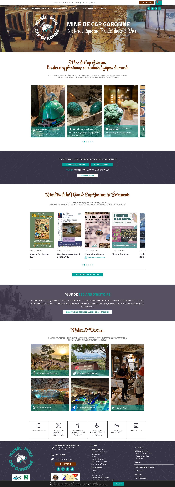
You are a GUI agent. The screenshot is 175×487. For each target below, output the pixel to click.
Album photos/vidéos (98, 464)
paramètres (103, 485)
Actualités (74, 8)
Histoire (25, 8)
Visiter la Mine (96, 454)
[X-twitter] (152, 8)
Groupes (85, 3)
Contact (102, 8)
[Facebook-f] (148, 8)
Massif (93, 456)
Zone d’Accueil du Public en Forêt (102, 480)
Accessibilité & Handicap (61, 3)
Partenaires (88, 8)
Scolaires (75, 3)
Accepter (118, 484)
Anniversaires (95, 3)
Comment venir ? (97, 475)
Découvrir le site (39, 8)
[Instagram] (155, 8)
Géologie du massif (97, 459)
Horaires (94, 470)
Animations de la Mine (99, 452)
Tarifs (93, 472)
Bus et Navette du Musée (100, 477)
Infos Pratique (58, 8)
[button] (82, 141)
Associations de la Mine (144, 453)
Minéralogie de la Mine (99, 461)
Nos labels (139, 458)
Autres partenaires (142, 456)
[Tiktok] (159, 8)
